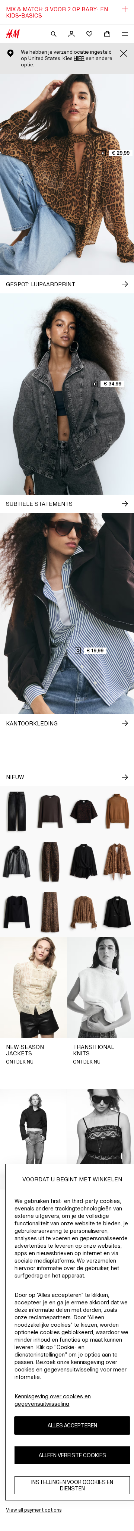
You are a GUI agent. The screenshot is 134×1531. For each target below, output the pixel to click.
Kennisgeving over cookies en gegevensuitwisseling (53, 1400)
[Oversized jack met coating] (17, 862)
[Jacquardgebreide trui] (83, 811)
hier (79, 58)
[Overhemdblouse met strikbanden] (83, 862)
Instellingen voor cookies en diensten (72, 1485)
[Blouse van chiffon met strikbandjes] (83, 912)
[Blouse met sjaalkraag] (117, 862)
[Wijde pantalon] (50, 912)
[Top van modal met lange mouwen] (50, 811)
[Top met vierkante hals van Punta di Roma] (17, 912)
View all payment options (33, 1510)
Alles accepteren (72, 1425)
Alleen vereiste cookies (72, 1455)
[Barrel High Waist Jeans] (50, 862)
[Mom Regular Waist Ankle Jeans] (17, 811)
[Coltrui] (117, 811)
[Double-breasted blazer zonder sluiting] (117, 912)
